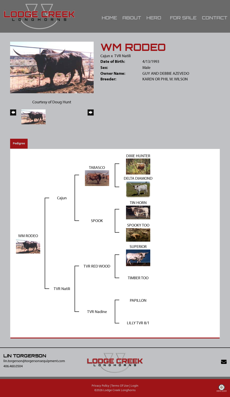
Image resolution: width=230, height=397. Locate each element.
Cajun (105, 55)
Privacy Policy (100, 385)
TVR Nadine (97, 311)
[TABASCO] (97, 177)
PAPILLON (138, 300)
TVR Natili (122, 55)
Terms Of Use (120, 385)
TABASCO (97, 167)
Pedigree (19, 143)
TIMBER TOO (138, 277)
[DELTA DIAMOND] (138, 189)
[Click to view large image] (52, 67)
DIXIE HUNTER (138, 155)
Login (134, 385)
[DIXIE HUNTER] (138, 166)
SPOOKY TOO (138, 225)
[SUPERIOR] (138, 257)
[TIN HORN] (138, 211)
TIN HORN (138, 202)
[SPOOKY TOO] (138, 234)
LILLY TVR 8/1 (138, 322)
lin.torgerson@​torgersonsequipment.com (34, 360)
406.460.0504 (13, 366)
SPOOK (97, 220)
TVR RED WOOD (97, 266)
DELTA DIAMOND (138, 178)
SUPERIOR (138, 246)
